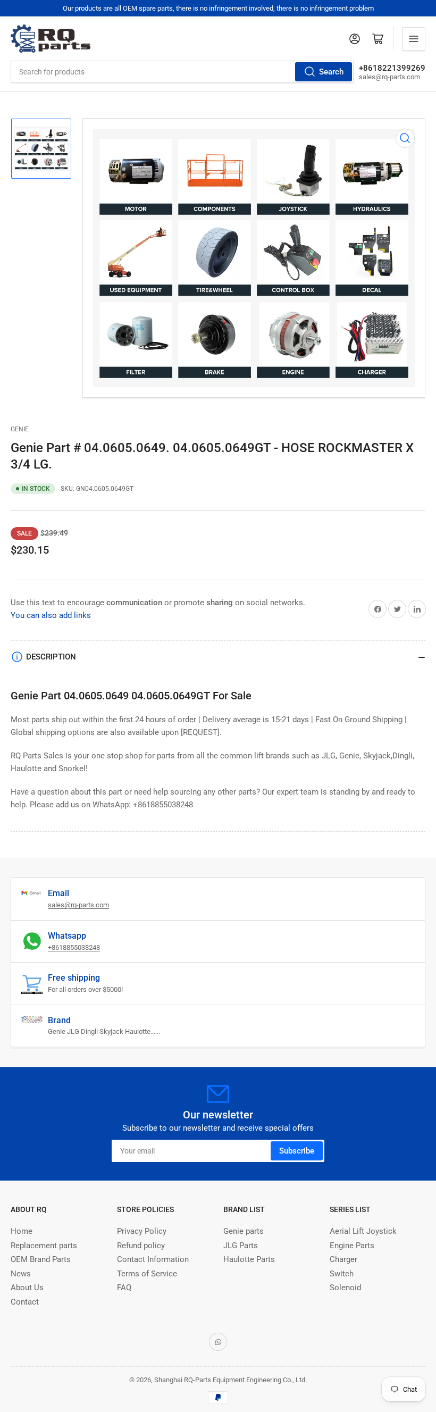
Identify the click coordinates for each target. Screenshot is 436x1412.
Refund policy (141, 1245)
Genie (20, 429)
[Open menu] (413, 39)
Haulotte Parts (249, 1259)
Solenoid (345, 1287)
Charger (343, 1259)
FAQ (124, 1287)
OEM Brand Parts (41, 1259)
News (21, 1274)
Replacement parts (44, 1245)
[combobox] (182, 72)
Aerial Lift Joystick (363, 1231)
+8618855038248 (74, 947)
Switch (342, 1274)
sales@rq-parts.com (78, 905)
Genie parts (243, 1231)
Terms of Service (147, 1274)
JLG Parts (240, 1245)
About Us (27, 1287)
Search (331, 72)
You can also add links (51, 615)
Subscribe (296, 1151)
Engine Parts (352, 1245)
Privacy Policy (141, 1231)
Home (21, 1231)
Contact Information (153, 1259)
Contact (25, 1302)
